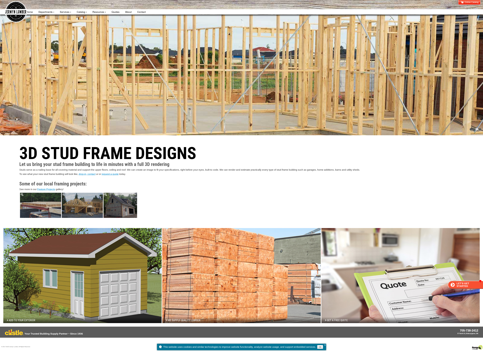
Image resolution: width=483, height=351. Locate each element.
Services (64, 11)
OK (320, 347)
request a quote (110, 174)
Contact (141, 11)
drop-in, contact (87, 174)
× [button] (325, 344)
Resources (98, 11)
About (128, 11)
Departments (45, 11)
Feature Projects (46, 189)
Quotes (115, 11)
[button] (471, 129)
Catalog (81, 11)
